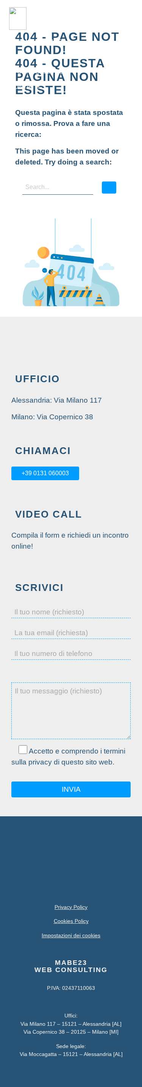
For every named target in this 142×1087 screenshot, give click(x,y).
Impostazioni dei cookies (71, 935)
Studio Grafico (36, 71)
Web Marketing (36, 41)
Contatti (24, 86)
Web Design (29, 56)
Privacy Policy (71, 907)
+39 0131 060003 (45, 473)
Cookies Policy (71, 921)
